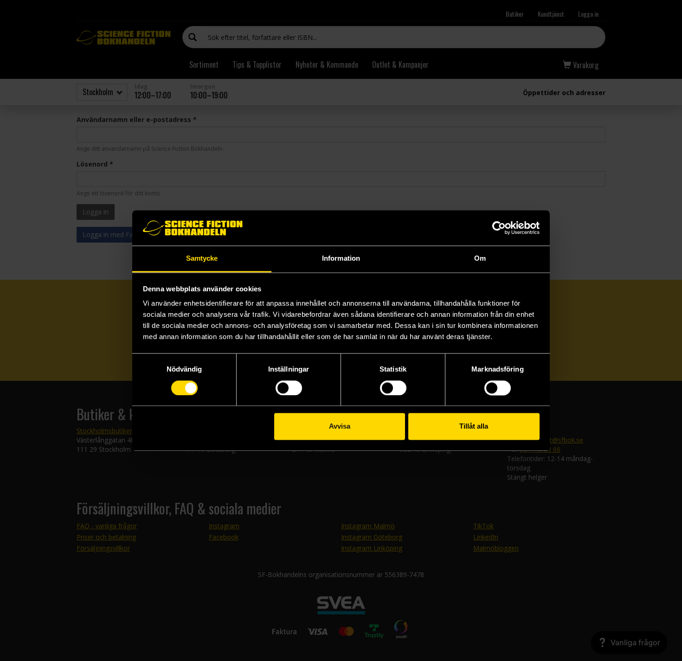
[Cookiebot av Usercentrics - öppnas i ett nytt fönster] (499, 228)
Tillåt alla (473, 426)
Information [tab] (341, 259)
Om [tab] (480, 259)
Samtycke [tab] (202, 259)
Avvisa (339, 426)
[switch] (289, 387)
